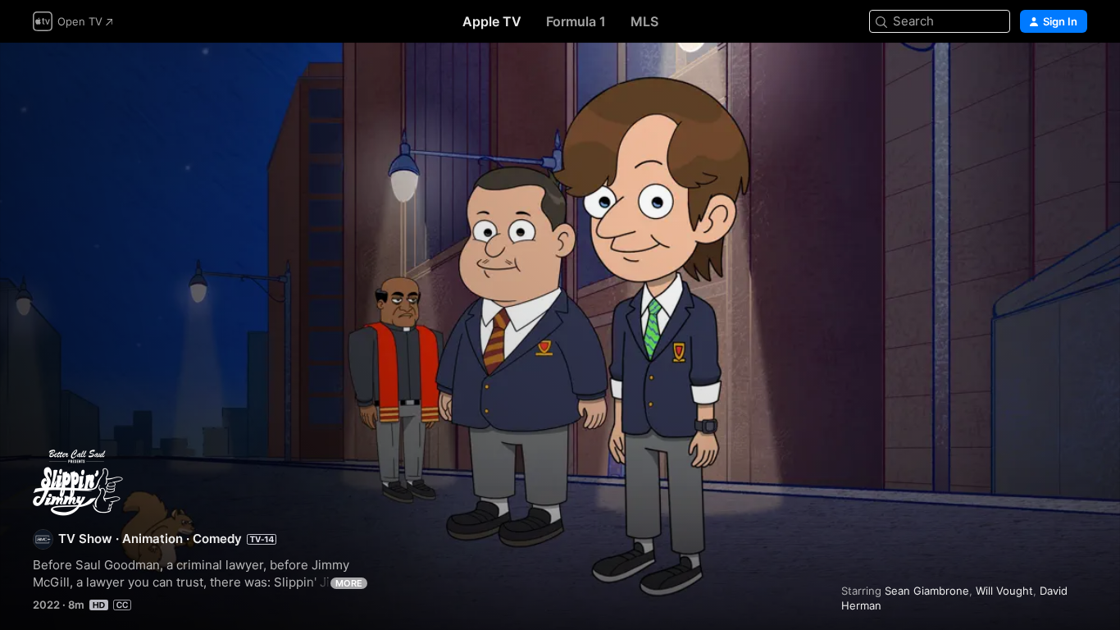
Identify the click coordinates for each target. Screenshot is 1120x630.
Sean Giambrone (927, 590)
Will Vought (1004, 590)
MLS (644, 21)
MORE (348, 583)
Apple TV (491, 21)
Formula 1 (576, 21)
